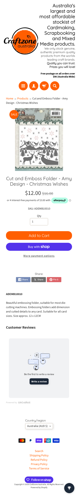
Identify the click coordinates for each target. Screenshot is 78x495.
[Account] (33, 85)
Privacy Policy (39, 464)
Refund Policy (39, 460)
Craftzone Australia (38, 484)
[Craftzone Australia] (21, 40)
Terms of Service (39, 469)
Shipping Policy (39, 455)
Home (9, 99)
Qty (39, 216)
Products (22, 99)
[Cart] (44, 85)
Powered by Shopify (39, 487)
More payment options (39, 256)
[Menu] (23, 85)
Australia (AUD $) (37, 426)
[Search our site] (54, 85)
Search (39, 451)
